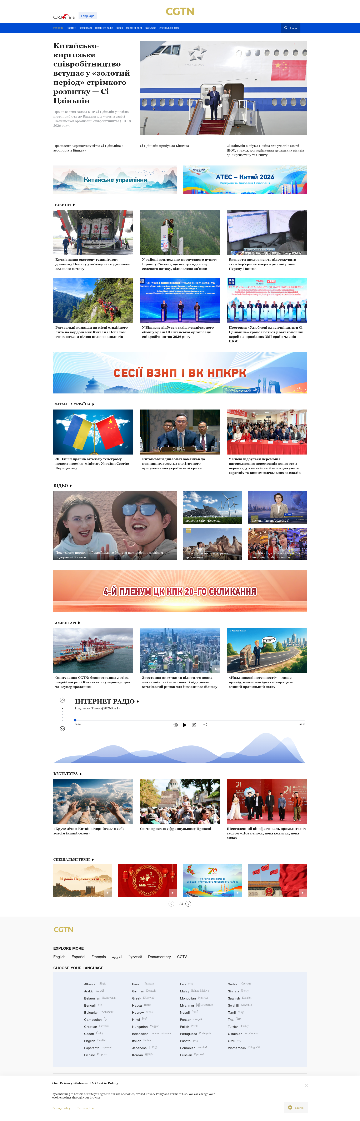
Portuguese (195, 1034)
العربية (117, 956)
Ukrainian (243, 1034)
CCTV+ (183, 956)
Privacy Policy (61, 1108)
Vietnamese (244, 1048)
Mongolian (194, 998)
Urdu (235, 1041)
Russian (192, 1055)
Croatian (96, 1027)
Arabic (94, 991)
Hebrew (142, 1012)
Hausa (141, 1005)
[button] (171, 904)
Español (78, 956)
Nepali (189, 1012)
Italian (142, 1041)
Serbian (239, 984)
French (143, 984)
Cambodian (95, 1019)
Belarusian (100, 998)
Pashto (189, 1041)
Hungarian (145, 1027)
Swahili (240, 1005)
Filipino (95, 1055)
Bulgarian (99, 1012)
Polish (189, 1027)
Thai (234, 1019)
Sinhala (238, 991)
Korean (143, 1055)
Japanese (145, 1048)
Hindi (139, 1019)
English (59, 956)
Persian (191, 1019)
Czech (93, 1034)
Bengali (93, 1005)
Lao (186, 984)
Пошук (293, 28)
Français (98, 956)
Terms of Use (85, 1108)
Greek (143, 998)
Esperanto (98, 1048)
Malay (194, 991)
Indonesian (151, 1034)
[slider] (75, 720)
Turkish (238, 1027)
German (144, 991)
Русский (135, 956)
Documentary (159, 956)
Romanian (193, 1048)
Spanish (239, 998)
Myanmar (196, 1005)
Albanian (95, 984)
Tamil (236, 1012)
